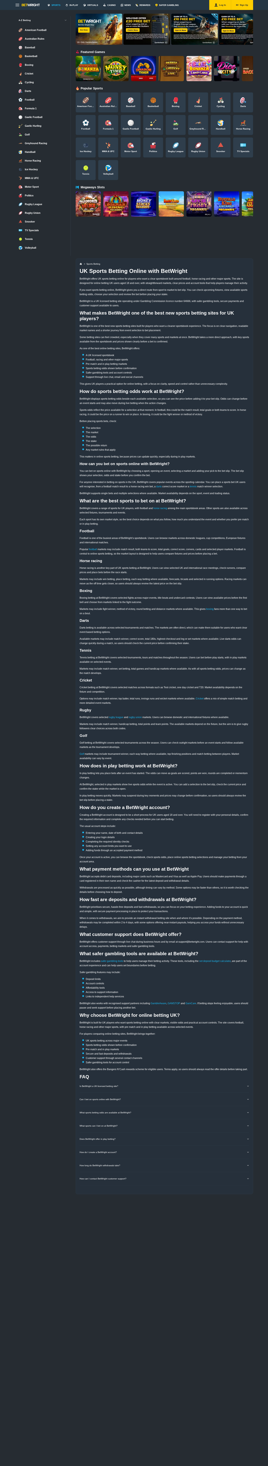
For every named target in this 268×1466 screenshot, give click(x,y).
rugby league (116, 717)
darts (159, 486)
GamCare (190, 1003)
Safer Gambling (169, 5)
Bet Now (84, 30)
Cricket (199, 698)
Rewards (144, 5)
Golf (82, 754)
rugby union (135, 717)
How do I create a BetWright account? (98, 1152)
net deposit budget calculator (215, 961)
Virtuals (92, 5)
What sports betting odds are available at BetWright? (105, 1112)
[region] (164, 29)
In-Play (73, 5)
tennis (193, 486)
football (93, 549)
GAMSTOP (174, 1003)
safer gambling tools (112, 961)
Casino (111, 5)
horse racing (160, 508)
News (127, 5)
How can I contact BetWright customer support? (103, 1178)
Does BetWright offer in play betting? (98, 1139)
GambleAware (158, 1003)
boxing (210, 609)
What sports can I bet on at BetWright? (99, 1126)
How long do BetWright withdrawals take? (100, 1165)
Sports (55, 5)
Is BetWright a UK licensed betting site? (99, 1086)
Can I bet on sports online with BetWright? (100, 1099)
